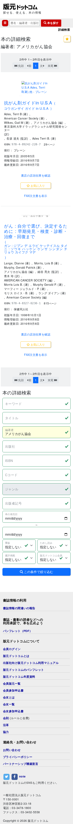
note (22, 776)
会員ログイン (12, 649)
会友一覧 (9, 704)
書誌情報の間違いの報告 (19, 608)
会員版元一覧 (12, 683)
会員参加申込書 (13, 690)
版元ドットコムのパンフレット (23, 669)
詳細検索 (64, 29)
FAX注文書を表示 (35, 196)
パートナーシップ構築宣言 (20, 763)
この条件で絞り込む (38, 571)
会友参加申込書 (13, 711)
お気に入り (37, 185)
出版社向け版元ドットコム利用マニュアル (31, 662)
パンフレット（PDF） (17, 631)
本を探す (52, 23)
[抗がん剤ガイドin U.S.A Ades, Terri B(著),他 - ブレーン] (35, 87)
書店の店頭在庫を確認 (35, 175)
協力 (6, 732)
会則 (6, 718)
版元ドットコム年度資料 (19, 676)
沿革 (6, 725)
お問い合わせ (12, 750)
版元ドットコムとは (16, 656)
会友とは (9, 697)
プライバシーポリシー (17, 757)
